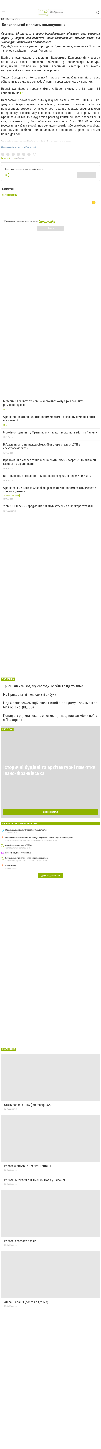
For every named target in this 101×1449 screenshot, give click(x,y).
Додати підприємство (50, 875)
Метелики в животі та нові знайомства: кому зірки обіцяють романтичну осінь (43, 403)
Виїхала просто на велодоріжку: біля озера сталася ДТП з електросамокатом (41, 446)
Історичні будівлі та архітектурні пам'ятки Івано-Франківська (49, 770)
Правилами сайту (47, 221)
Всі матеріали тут (50, 812)
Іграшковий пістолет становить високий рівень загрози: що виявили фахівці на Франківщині (49, 462)
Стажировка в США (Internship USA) (28, 1105)
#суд (20, 147)
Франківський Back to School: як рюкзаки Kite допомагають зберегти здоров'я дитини (49, 489)
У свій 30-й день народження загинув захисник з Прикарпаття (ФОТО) (50, 506)
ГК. (22, 93)
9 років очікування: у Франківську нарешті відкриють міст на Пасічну (50, 432)
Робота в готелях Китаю (20, 1241)
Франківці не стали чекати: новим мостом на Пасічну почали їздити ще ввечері (49, 418)
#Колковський (30, 147)
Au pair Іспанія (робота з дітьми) (26, 1302)
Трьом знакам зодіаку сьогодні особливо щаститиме (43, 686)
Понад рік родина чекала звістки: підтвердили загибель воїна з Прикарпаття (50, 717)
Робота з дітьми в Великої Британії (27, 1166)
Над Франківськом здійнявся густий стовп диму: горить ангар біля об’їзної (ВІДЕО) (50, 705)
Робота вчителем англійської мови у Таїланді (34, 1180)
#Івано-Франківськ (9, 147)
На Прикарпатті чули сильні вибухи (29, 694)
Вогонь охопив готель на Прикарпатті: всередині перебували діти (47, 476)
